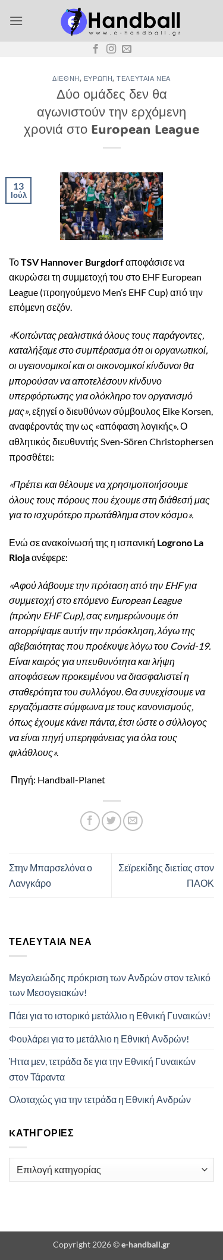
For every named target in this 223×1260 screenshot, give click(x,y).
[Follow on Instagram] (111, 49)
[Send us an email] (126, 49)
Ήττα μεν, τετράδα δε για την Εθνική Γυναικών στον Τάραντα (102, 1069)
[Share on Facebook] (90, 821)
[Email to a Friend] (133, 821)
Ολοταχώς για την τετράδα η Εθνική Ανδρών (100, 1099)
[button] (16, 20)
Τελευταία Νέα (143, 78)
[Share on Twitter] (111, 821)
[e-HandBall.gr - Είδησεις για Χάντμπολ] (118, 21)
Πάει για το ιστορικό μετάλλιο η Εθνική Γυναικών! (110, 1015)
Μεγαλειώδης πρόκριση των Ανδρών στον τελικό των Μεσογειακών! (110, 985)
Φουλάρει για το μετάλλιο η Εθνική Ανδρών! (99, 1038)
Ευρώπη (98, 78)
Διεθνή (65, 78)
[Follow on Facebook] (95, 49)
